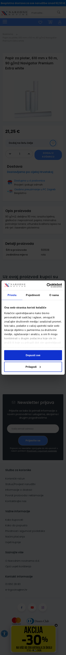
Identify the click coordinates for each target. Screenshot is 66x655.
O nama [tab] (54, 295)
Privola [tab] (12, 295)
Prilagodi (31, 366)
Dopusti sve (33, 355)
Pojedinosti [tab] (33, 295)
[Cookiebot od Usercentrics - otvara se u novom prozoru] (47, 285)
